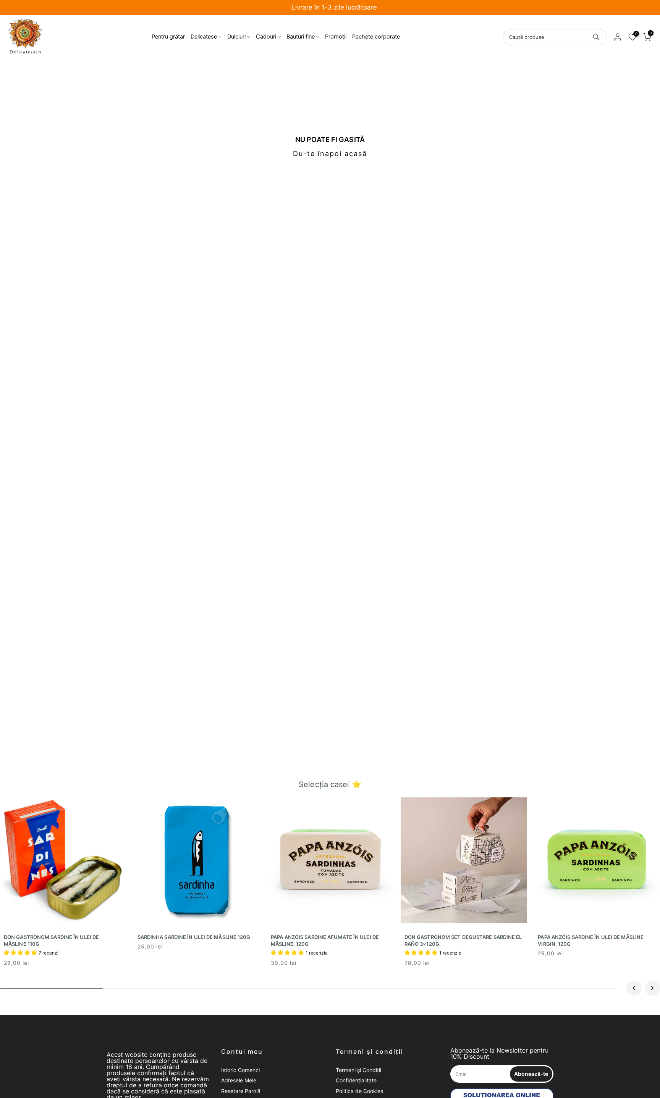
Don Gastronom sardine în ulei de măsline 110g (51, 940)
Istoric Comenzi (240, 1070)
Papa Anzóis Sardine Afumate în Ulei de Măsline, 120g (325, 940)
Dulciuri (236, 36)
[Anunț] (330, 8)
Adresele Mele (238, 1080)
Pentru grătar (168, 36)
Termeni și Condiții (358, 1070)
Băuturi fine (300, 36)
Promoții (335, 36)
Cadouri (266, 36)
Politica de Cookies (359, 1091)
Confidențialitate (356, 1080)
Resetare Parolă (240, 1091)
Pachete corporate (376, 36)
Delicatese (204, 36)
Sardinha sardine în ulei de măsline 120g (194, 937)
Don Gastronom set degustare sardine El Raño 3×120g (463, 940)
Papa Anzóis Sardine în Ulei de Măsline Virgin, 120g (591, 940)
